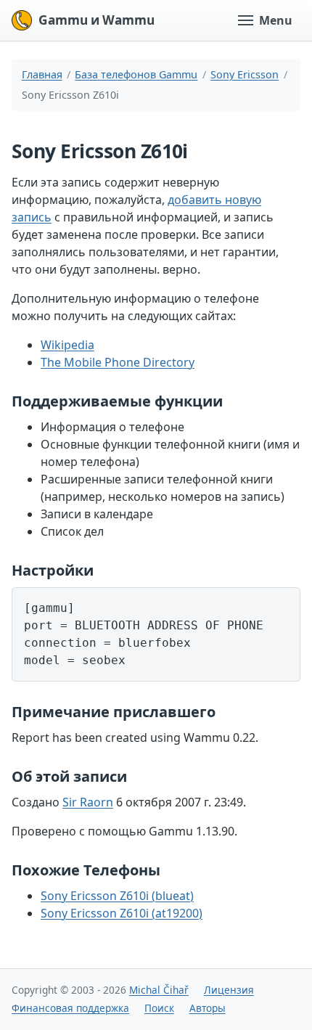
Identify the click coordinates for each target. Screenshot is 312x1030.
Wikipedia (67, 345)
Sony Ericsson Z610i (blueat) (117, 896)
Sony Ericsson (244, 74)
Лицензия (229, 990)
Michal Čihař (159, 990)
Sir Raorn (87, 802)
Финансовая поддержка (70, 1008)
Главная (42, 74)
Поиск (159, 1008)
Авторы (207, 1008)
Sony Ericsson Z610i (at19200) (121, 913)
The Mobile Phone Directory (117, 362)
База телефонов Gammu (136, 74)
